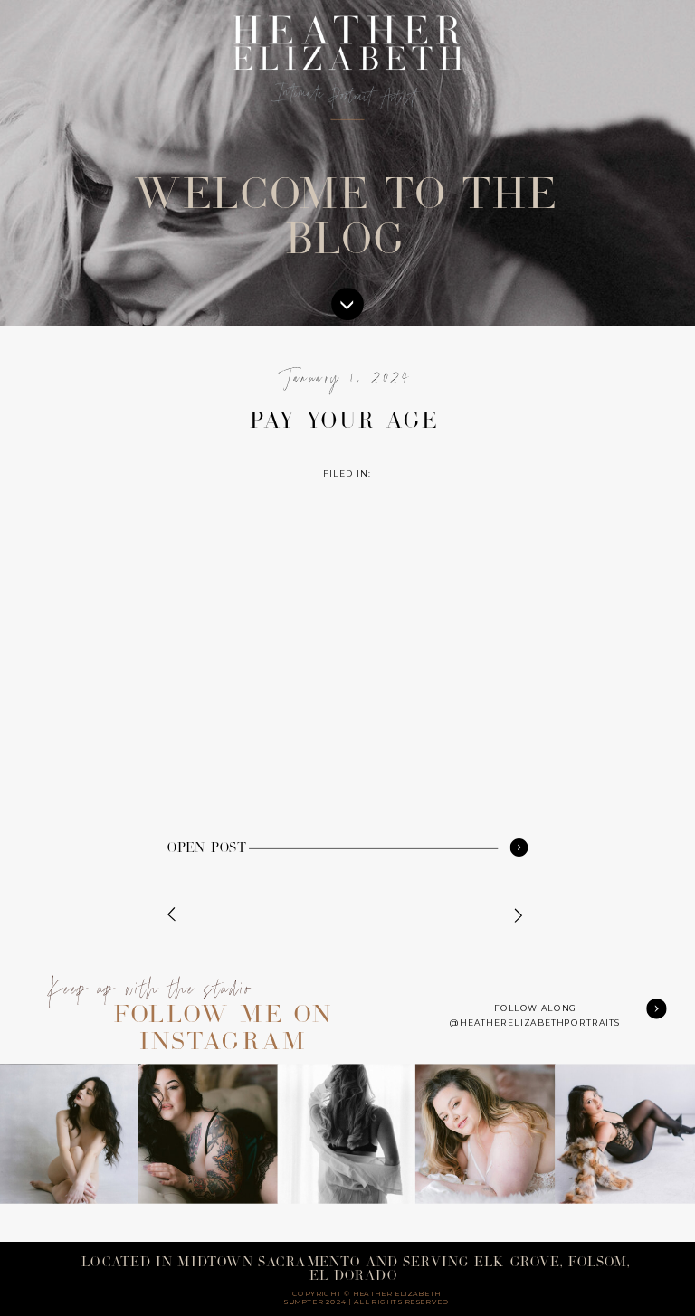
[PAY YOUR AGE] (518, 847)
